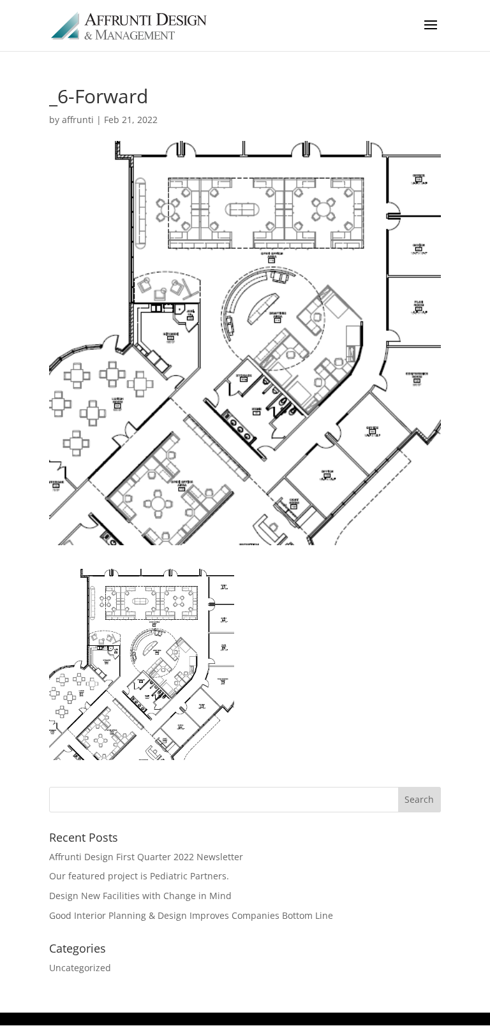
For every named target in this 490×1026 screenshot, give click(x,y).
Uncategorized (80, 968)
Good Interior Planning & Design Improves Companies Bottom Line (191, 915)
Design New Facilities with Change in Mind (140, 896)
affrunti (78, 120)
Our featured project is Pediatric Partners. (139, 876)
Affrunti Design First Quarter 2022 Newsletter (146, 857)
